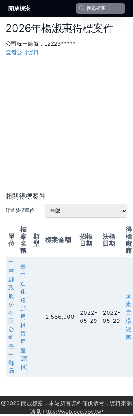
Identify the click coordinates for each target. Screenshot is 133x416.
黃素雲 (128, 304)
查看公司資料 (22, 52)
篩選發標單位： (22, 210)
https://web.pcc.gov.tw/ (72, 411)
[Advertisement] (66, 123)
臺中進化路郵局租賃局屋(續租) (24, 316)
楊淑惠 (128, 329)
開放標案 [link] (19, 8)
